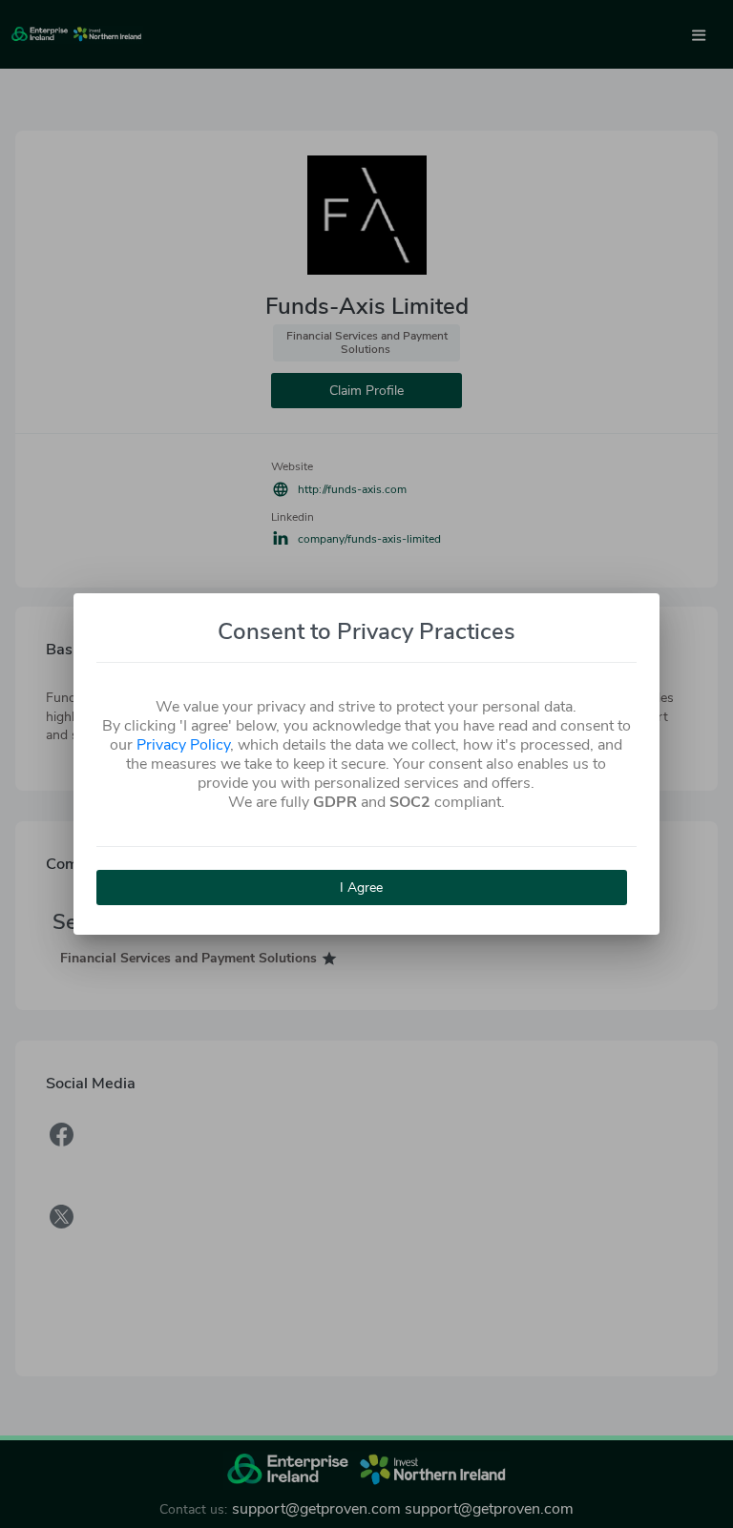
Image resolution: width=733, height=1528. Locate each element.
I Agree (361, 887)
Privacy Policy (183, 744)
